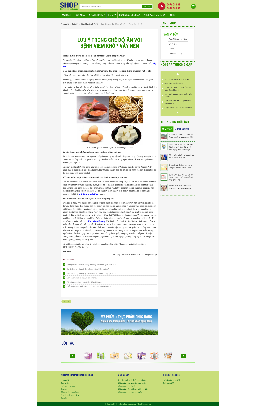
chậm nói (66, 301)
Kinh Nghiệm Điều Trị (89, 24)
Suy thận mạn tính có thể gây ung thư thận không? (88, 269)
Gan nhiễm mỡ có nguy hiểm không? (82, 277)
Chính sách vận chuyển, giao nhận (132, 383)
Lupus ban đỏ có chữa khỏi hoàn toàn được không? (178, 88)
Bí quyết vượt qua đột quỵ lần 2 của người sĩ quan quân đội (181, 135)
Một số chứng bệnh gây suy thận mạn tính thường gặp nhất (91, 273)
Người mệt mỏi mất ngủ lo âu (177, 79)
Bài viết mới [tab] (167, 129)
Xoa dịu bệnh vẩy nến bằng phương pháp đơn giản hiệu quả (91, 264)
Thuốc (171, 48)
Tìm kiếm (147, 6)
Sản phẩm (80, 15)
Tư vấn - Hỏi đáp (68, 385)
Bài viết (112, 15)
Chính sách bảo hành (126, 385)
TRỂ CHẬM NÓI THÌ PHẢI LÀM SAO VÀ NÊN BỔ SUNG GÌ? (91, 286)
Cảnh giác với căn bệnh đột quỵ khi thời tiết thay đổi (182, 156)
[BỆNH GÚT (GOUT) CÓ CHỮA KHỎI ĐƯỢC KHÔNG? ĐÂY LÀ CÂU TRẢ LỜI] (164, 176)
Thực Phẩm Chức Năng (178, 39)
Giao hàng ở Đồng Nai (174, 83)
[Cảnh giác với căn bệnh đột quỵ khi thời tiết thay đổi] (164, 157)
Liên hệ (172, 15)
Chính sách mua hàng (154, 15)
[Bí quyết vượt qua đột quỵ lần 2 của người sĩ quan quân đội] (164, 136)
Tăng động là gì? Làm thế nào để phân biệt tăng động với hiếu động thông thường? (181, 147)
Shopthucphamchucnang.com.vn (77, 374)
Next (177, 112)
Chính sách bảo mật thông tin (130, 392)
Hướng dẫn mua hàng (129, 15)
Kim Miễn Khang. (96, 221)
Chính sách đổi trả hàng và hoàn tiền (133, 389)
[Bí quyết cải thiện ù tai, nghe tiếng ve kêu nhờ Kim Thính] (164, 167)
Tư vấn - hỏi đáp (97, 15)
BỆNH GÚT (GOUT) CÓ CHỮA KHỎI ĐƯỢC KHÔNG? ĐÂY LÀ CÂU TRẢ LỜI (181, 177)
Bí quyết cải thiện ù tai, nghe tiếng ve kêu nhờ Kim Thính (180, 166)
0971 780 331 (174, 4)
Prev (177, 74)
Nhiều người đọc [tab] (182, 129)
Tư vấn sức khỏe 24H (172, 380)
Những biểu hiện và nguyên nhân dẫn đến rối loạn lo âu (180, 187)
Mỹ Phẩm (173, 44)
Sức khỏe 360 (168, 383)
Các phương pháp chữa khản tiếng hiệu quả (84, 282)
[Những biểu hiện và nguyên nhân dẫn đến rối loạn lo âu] (164, 187)
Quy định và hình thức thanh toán (132, 380)
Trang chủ (67, 15)
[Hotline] (161, 6)
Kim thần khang (175, 53)
